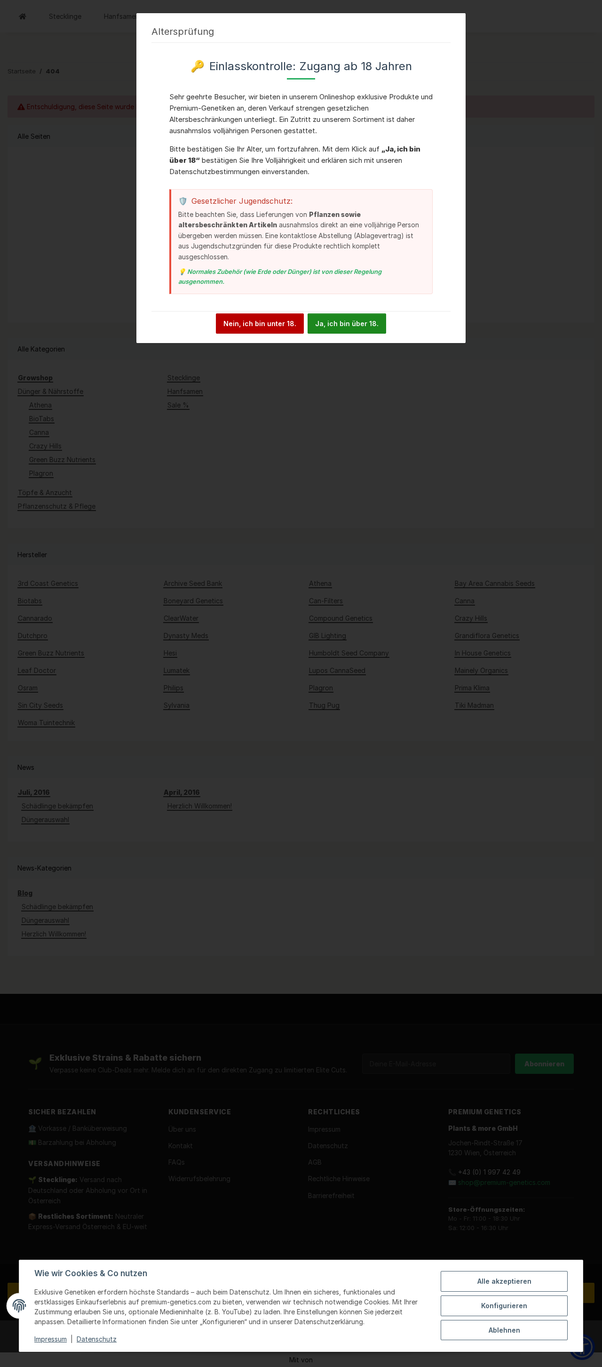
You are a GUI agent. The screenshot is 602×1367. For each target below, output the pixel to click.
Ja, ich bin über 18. (347, 324)
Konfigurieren (504, 1306)
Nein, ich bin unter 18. (259, 324)
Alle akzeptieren (504, 1281)
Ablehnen (504, 1330)
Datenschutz (97, 1339)
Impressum (50, 1339)
